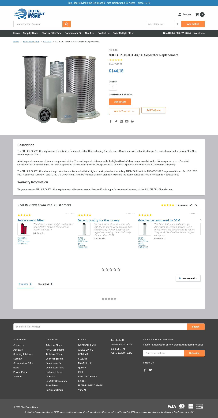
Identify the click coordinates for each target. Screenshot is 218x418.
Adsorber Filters (54, 345)
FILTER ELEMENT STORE (90, 385)
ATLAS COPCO (85, 350)
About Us (89, 33)
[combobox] (42, 24)
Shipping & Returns (23, 354)
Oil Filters (50, 376)
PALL (80, 372)
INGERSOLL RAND (87, 345)
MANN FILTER (85, 363)
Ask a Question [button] (189, 278)
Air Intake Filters (54, 354)
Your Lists (199, 33)
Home (16, 33)
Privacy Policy (20, 372)
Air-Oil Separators (55, 350)
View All (82, 390)
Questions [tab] (43, 283)
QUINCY (82, 367)
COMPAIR (83, 354)
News (16, 367)
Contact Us (103, 33)
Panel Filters (52, 385)
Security (17, 358)
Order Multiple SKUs (123, 33)
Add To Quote (154, 110)
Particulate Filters (54, 390)
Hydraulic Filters (54, 372)
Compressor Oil (73, 33)
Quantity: (113, 81)
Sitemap (17, 376)
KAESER (82, 381)
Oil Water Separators (56, 381)
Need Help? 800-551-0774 (177, 33)
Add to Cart (193, 24)
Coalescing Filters (54, 358)
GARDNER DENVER (87, 376)
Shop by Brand (30, 33)
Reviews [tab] (23, 283)
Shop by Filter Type (51, 33)
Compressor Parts (55, 367)
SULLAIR (82, 358)
